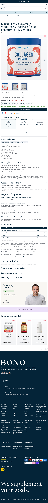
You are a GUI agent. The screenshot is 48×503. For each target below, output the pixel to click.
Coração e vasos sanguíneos (4, 430)
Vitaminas (3, 404)
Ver (31, 12)
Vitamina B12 (3, 411)
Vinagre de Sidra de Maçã (41, 411)
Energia (2, 425)
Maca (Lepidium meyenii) (41, 414)
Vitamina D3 (3, 408)
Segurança (45, 499)
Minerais (15, 404)
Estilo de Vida (28, 420)
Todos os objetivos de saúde (17, 433)
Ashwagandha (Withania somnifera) (41, 407)
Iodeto (14, 413)
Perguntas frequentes (17, 446)
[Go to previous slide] (41, 348)
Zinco (14, 410)
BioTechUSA (38, 427)
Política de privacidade (36, 499)
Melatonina (26, 411)
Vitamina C (3, 410)
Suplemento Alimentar (29, 415)
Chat (6, 300)
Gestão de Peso (4, 427)
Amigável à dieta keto (29, 431)
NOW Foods (38, 422)
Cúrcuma (38, 409)
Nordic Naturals (39, 425)
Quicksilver (38, 429)
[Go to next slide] (46, 348)
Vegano (26, 422)
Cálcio (14, 408)
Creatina (26, 413)
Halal (25, 425)
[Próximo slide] (45, 60)
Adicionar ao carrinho (25, 109)
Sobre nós (3, 444)
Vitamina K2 (3, 413)
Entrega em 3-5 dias (25, 132)
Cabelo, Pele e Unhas (5, 432)
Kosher (25, 429)
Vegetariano (27, 427)
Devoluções (26, 448)
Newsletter (15, 448)
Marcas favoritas (41, 420)
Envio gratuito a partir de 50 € (25, 1)
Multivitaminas (4, 406)
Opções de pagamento (29, 446)
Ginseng (38, 413)
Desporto (15, 424)
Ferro (14, 411)
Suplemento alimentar (10, 15)
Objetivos (3, 420)
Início (2, 15)
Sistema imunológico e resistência (17, 428)
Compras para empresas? (6, 446)
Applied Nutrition (9, 148)
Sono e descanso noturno (18, 422)
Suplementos (28, 404)
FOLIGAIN (38, 424)
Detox (2, 424)
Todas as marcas (39, 431)
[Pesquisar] (45, 8)
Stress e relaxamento (17, 425)
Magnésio (15, 406)
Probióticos (26, 410)
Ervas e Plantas (40, 404)
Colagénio (19, 15)
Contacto (6, 302)
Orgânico (26, 424)
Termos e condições (27, 499)
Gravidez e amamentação (18, 430)
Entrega (26, 444)
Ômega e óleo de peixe (29, 406)
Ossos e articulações (5, 422)
